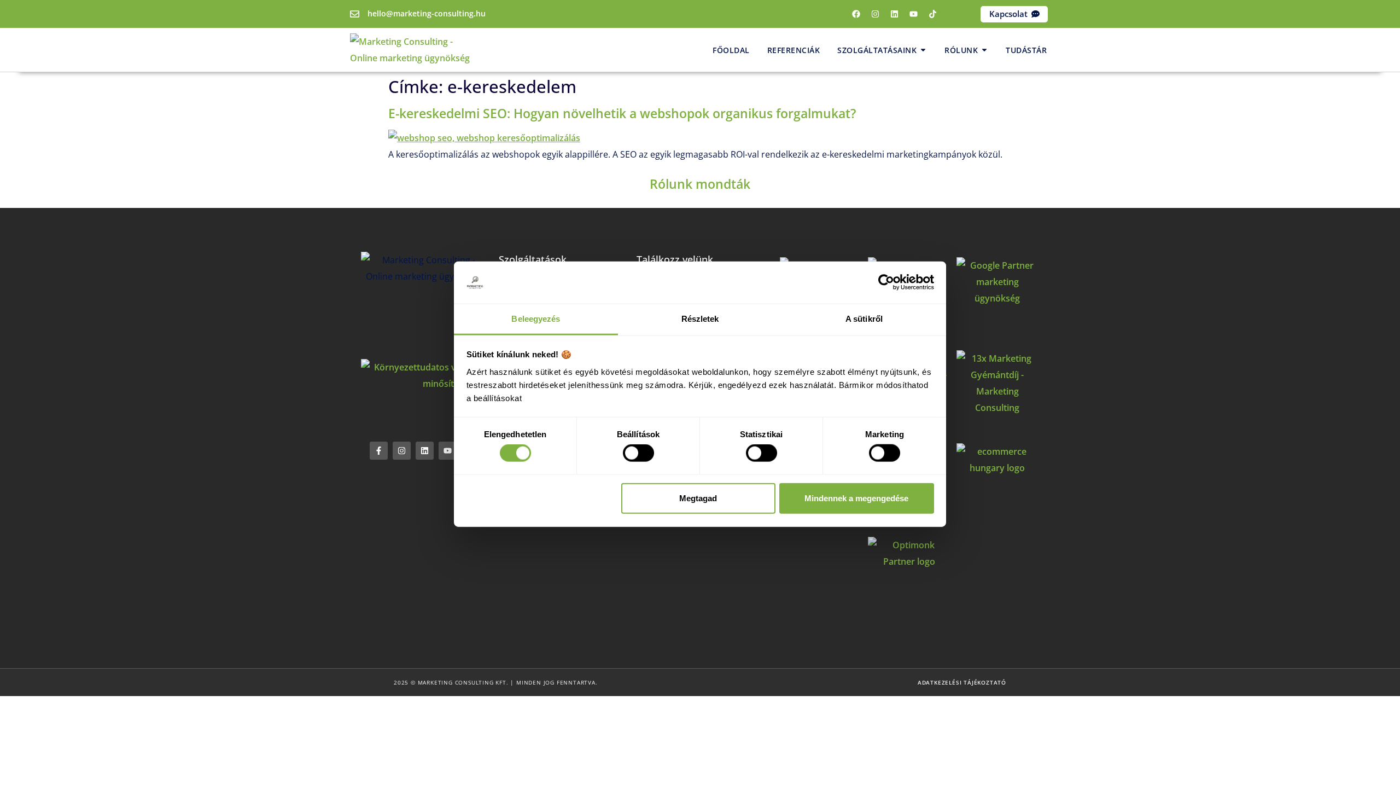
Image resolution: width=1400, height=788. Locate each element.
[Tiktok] (933, 14)
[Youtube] (914, 14)
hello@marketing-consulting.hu (427, 13)
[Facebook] (856, 14)
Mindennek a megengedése (856, 497)
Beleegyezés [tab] (535, 318)
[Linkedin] (894, 14)
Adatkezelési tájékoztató (962, 682)
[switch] (638, 453)
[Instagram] (875, 14)
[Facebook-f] (379, 451)
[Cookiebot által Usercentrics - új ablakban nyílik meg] (886, 282)
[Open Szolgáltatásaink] (923, 50)
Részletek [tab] (700, 318)
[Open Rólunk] (984, 50)
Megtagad (698, 497)
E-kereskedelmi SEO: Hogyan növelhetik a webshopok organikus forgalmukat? (622, 113)
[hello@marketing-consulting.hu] (354, 14)
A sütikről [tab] (864, 318)
